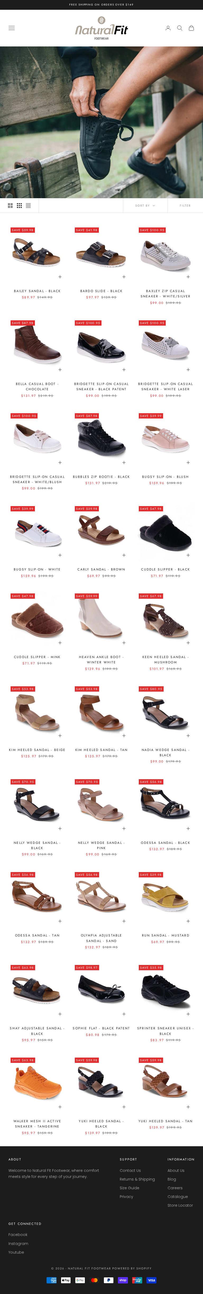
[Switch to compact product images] (28, 205)
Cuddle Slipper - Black (165, 569)
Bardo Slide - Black (101, 291)
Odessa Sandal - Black (165, 842)
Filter (185, 205)
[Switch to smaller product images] (19, 205)
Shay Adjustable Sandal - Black (37, 1031)
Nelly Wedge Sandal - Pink (101, 845)
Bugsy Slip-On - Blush (165, 476)
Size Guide (129, 1188)
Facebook (17, 1234)
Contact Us (130, 1170)
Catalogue (178, 1196)
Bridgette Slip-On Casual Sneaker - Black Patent (101, 387)
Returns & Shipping (137, 1179)
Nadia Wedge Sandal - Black (166, 753)
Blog (172, 1179)
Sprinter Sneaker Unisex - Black (165, 1031)
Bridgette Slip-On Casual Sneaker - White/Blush (37, 479)
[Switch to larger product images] (10, 205)
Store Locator (180, 1205)
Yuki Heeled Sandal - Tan (166, 1121)
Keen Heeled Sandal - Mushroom (165, 660)
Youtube (16, 1252)
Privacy (126, 1196)
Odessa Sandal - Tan (37, 935)
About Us (176, 1170)
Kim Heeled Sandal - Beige (37, 750)
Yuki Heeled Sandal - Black (101, 1124)
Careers (175, 1188)
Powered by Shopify (132, 1268)
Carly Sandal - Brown (101, 569)
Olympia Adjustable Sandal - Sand (101, 938)
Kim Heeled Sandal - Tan (101, 750)
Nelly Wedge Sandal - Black (37, 845)
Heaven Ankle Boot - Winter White (101, 660)
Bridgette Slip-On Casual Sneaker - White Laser (165, 387)
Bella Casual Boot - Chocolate (37, 387)
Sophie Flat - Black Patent (101, 1028)
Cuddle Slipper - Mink (37, 657)
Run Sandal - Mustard (166, 935)
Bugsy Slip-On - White (37, 569)
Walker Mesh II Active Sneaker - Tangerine (37, 1124)
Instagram (18, 1243)
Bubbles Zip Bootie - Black (101, 476)
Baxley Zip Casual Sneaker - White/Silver (166, 294)
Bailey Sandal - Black (37, 291)
